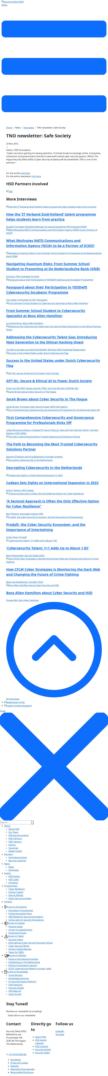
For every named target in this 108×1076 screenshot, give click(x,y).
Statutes (14, 1066)
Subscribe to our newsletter (22, 1015)
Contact (8, 901)
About (7, 825)
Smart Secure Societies (19, 898)
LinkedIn (60, 1031)
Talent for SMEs (16, 952)
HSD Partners (15, 838)
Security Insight (16, 987)
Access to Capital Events (20, 929)
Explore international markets (23, 959)
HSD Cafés (13, 879)
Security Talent (15, 939)
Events (7, 873)
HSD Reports (14, 991)
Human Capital (15, 892)
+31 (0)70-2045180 (17, 1054)
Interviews (13, 870)
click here (25, 173)
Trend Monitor (15, 975)
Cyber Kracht (14, 994)
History (12, 844)
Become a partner (17, 860)
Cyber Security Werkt (18, 946)
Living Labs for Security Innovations (26, 919)
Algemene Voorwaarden (22, 1069)
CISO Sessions (15, 984)
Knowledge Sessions (18, 978)
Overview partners (17, 857)
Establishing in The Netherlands (24, 962)
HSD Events (14, 876)
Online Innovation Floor (20, 913)
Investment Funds (17, 933)
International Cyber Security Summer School (30, 942)
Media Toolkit (15, 851)
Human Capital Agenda (19, 949)
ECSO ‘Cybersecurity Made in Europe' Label (29, 968)
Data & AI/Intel (15, 895)
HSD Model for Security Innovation (25, 916)
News (7, 863)
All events (13, 882)
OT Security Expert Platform (22, 981)
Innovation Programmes (20, 910)
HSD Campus (14, 841)
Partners (8, 854)
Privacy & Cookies (19, 1062)
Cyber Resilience (16, 889)
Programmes (10, 885)
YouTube (60, 1034)
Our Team (13, 832)
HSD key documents (18, 835)
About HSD (13, 829)
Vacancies (13, 848)
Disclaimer (15, 1059)
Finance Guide (15, 926)
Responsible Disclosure (22, 1072)
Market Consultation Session (22, 965)
